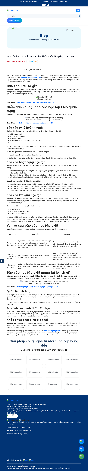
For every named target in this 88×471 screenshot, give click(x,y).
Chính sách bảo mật (15, 468)
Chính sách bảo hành (45, 468)
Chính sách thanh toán (63, 468)
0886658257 (27, 431)
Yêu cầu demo (14, 20)
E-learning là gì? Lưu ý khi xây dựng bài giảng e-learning (38, 287)
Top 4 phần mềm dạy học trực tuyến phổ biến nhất (35, 102)
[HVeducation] (12, 10)
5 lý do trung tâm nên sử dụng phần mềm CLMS (34, 123)
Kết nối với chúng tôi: (14, 460)
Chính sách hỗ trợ (30, 468)
